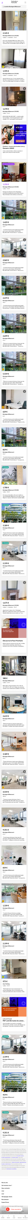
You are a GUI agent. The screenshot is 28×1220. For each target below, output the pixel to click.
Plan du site (5, 1182)
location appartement (6, 1157)
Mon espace (25, 1217)
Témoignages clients (7, 1196)
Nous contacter (6, 1188)
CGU (3, 1191)
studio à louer (8, 1164)
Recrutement (5, 1199)
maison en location (15, 1162)
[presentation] (3, 21)
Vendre (8, 1217)
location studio (15, 1157)
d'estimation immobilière (11, 1168)
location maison (20, 1155)
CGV (3, 1194)
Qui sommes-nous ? (7, 1185)
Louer (14, 1217)
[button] (11, 28)
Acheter (2, 1217)
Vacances (20, 1217)
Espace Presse (5, 1202)
